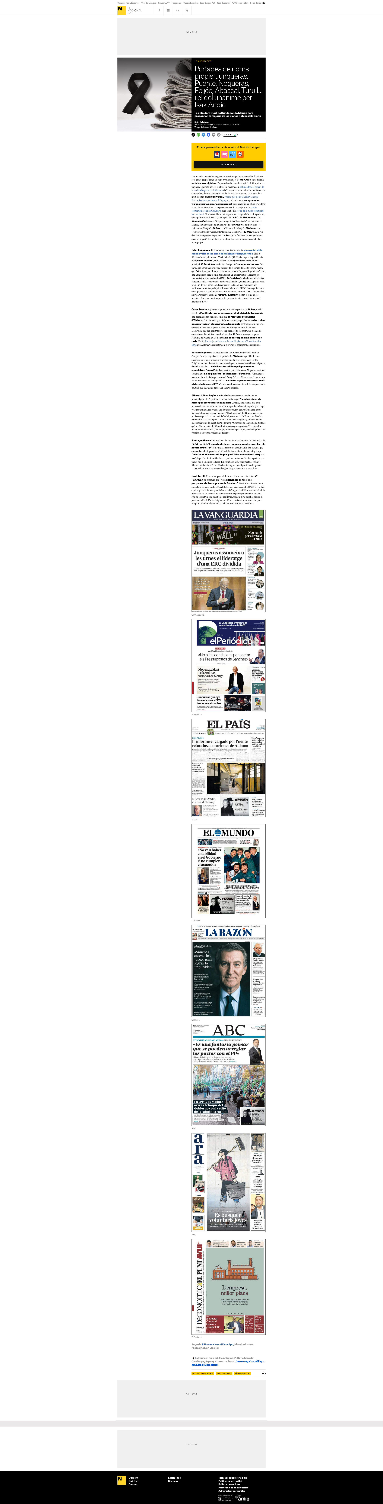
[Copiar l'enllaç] (219, 135)
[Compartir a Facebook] (208, 135)
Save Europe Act (207, 3)
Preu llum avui (223, 3)
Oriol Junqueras (224, 1373)
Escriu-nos (174, 1478)
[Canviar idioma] (177, 10)
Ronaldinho (255, 3)
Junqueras (176, 3)
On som (133, 1484)
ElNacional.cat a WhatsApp (217, 1344)
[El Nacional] (121, 10)
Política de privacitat (230, 1481)
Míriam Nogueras (242, 1373)
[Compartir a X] (193, 135)
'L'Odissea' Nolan (240, 3)
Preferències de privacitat (233, 1488)
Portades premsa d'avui (202, 1373)
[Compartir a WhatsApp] (198, 135)
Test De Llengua (148, 3)
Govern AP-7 (164, 3)
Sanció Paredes (190, 3)
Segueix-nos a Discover (128, 3)
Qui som (133, 1478)
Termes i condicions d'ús (232, 1478)
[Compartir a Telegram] (203, 135)
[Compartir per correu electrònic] (213, 135)
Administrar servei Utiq (231, 1491)
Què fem (133, 1481)
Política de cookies (229, 1484)
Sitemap (173, 1481)
